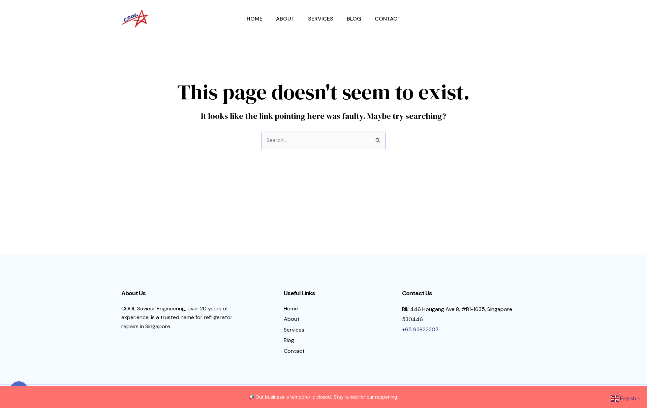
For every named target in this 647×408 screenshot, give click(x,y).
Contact (388, 18)
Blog (354, 18)
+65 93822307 (420, 329)
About (285, 18)
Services (320, 18)
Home (255, 18)
